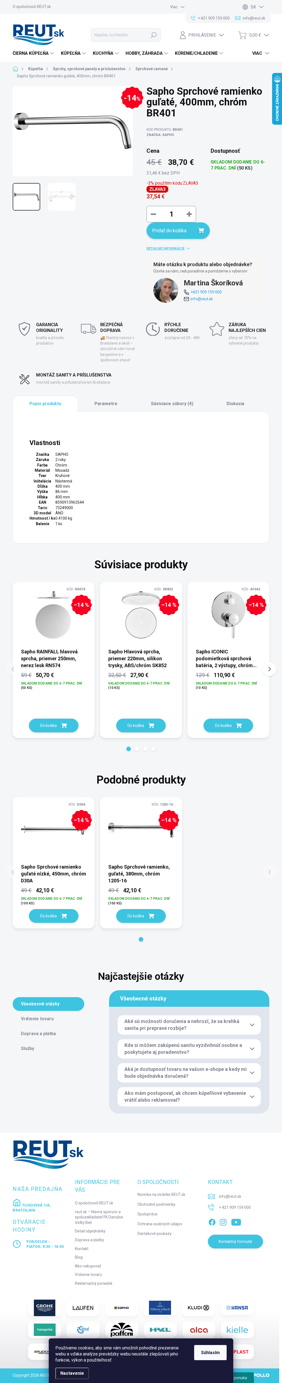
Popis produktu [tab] (45, 403)
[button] (128, 748)
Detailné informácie (166, 248)
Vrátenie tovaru (88, 1274)
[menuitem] (34, 53)
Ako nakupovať (88, 1266)
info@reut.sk (202, 299)
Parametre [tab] (105, 403)
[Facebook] (212, 1221)
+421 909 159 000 (206, 292)
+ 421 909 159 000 (235, 1207)
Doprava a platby (89, 1240)
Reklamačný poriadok (93, 1283)
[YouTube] (236, 1221)
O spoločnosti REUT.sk (32, 6)
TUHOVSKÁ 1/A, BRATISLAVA (32, 1208)
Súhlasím (210, 1352)
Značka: (160, 135)
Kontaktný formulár (236, 1241)
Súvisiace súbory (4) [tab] (172, 403)
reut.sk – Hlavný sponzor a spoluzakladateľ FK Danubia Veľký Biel (99, 1217)
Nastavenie (72, 1373)
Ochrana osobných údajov (159, 1224)
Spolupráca (147, 1214)
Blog (79, 1257)
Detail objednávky (90, 1231)
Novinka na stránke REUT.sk (161, 1194)
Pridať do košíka (169, 230)
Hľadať (153, 35)
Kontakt (81, 1248)
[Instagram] (223, 1221)
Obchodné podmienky (156, 1204)
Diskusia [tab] (235, 403)
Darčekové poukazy (154, 1233)
